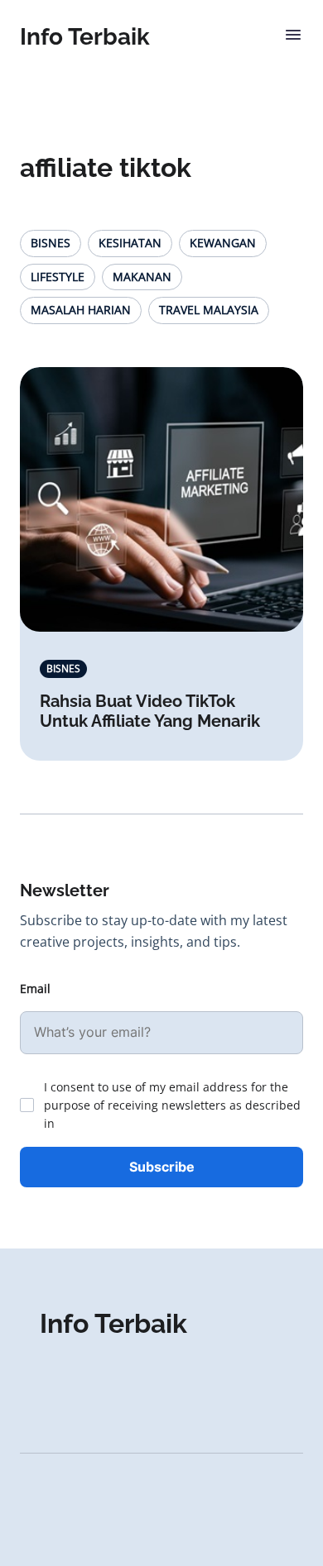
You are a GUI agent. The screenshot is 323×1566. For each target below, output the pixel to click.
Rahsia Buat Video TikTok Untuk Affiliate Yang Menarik (150, 711)
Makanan (142, 276)
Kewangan (223, 243)
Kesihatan (130, 243)
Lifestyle (57, 276)
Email (35, 988)
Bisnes (50, 243)
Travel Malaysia (208, 309)
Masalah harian (81, 309)
